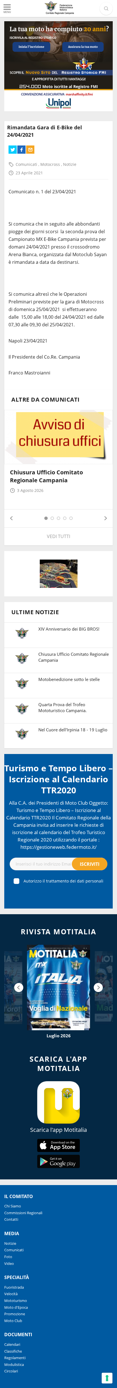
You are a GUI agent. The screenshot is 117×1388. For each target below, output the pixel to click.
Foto (8, 1256)
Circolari (11, 1371)
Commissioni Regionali (23, 1212)
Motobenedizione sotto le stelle (69, 679)
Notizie (69, 164)
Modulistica (14, 1364)
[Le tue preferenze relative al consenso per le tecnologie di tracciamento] (107, 1378)
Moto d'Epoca (16, 1307)
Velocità (11, 1293)
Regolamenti (15, 1357)
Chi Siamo (12, 1206)
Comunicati (27, 164)
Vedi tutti (58, 536)
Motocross (50, 164)
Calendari (12, 1344)
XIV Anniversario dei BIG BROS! (68, 629)
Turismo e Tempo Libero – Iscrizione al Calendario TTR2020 (58, 779)
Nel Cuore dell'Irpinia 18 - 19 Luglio (72, 729)
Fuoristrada (14, 1287)
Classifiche (13, 1351)
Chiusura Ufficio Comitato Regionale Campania (46, 476)
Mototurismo (15, 1300)
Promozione (14, 1313)
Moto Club (13, 1320)
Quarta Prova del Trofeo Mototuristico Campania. (62, 707)
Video (9, 1263)
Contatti (11, 1219)
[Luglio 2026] (58, 988)
